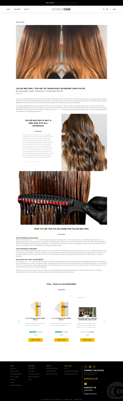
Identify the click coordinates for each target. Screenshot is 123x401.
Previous (19, 321)
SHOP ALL (13, 368)
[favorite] (45, 296)
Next (104, 321)
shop (8, 9)
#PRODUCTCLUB (91, 378)
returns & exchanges (71, 371)
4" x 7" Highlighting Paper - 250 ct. (61, 319)
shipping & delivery (71, 374)
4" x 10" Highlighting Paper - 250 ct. (35, 319)
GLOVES (12, 379)
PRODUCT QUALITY (33, 376)
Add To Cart (35, 340)
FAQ (65, 368)
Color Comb (58, 109)
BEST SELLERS (14, 371)
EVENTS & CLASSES (33, 374)
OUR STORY (31, 368)
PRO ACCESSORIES (15, 385)
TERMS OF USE (68, 399)
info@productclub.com (90, 393)
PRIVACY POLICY (59, 399)
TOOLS (12, 382)
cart (114, 9)
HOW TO (26, 9)
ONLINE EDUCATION (16, 374)
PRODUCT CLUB (49, 399)
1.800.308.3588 (88, 390)
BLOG (30, 379)
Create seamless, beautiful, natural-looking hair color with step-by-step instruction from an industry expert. (86, 325)
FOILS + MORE (14, 376)
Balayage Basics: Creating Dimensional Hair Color (87, 319)
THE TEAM (31, 371)
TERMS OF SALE (78, 399)
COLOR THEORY (51, 371)
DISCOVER (17, 9)
